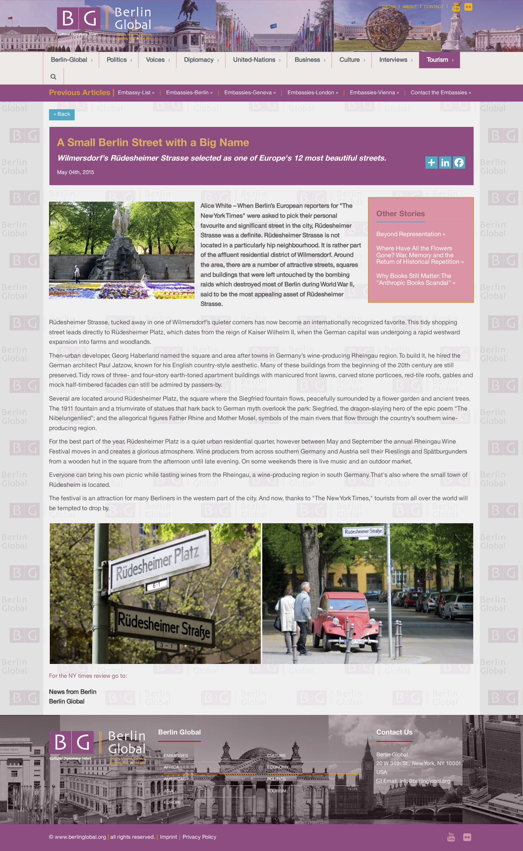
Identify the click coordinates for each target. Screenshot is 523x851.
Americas (175, 779)
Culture (350, 60)
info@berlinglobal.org (425, 781)
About (410, 7)
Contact (433, 7)
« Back (62, 114)
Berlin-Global (69, 60)
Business (307, 60)
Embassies (176, 756)
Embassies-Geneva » (250, 92)
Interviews (393, 60)
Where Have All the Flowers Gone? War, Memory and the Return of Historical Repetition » (420, 255)
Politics (117, 60)
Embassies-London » (313, 92)
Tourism (437, 60)
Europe (172, 803)
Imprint (168, 837)
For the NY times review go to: (88, 676)
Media (389, 7)
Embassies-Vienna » (374, 92)
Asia (168, 791)
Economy (278, 767)
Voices (155, 60)
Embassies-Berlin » (189, 92)
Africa (171, 767)
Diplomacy (199, 60)
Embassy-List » (136, 92)
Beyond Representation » (410, 234)
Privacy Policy (199, 837)
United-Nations (254, 60)
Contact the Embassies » (441, 92)
